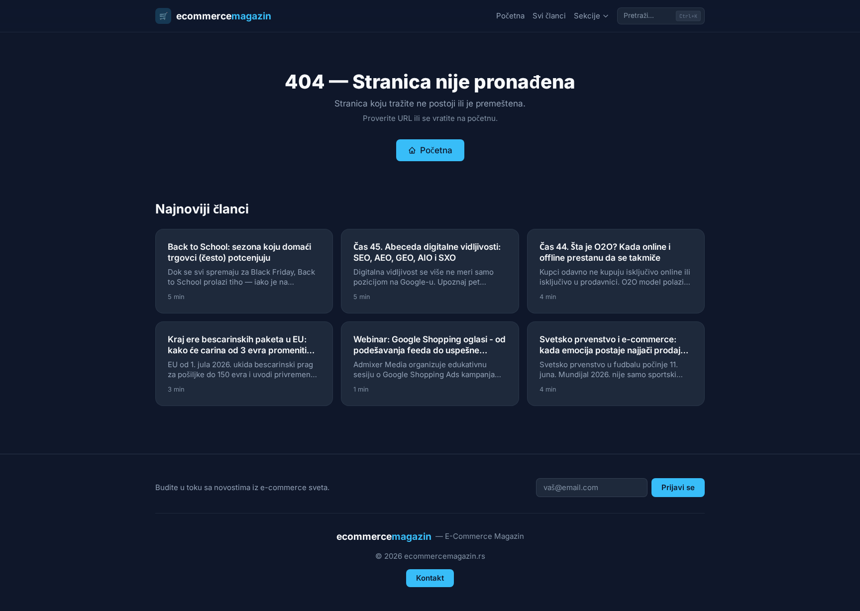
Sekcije (587, 15)
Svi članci (549, 15)
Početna (510, 15)
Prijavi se (678, 487)
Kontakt (430, 578)
